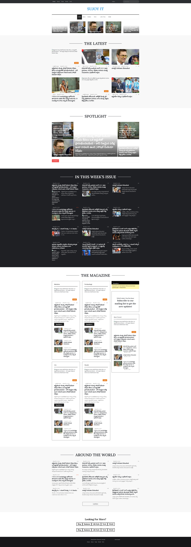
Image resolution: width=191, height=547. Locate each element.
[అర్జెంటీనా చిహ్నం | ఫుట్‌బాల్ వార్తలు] (116, 214)
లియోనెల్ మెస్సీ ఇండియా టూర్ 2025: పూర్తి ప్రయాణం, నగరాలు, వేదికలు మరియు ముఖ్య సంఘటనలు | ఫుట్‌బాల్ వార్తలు (77, 29)
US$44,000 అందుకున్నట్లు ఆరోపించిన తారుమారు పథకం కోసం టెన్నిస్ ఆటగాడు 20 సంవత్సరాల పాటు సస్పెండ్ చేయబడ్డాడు (112, 28)
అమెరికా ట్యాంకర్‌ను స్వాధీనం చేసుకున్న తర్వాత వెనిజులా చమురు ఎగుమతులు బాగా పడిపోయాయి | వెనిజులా (64, 246)
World (66, 1)
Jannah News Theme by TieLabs (98, 539)
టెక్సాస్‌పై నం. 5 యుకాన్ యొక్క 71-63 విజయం (64, 229)
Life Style (102, 17)
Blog (84, 17)
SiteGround (117, 539)
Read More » (59, 324)
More (109, 17)
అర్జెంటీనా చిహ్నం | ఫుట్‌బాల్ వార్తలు (122, 96)
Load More (95, 504)
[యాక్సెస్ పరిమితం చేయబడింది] (95, 27)
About (58, 1)
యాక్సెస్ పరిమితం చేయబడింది (94, 31)
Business (87, 524)
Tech (71, 1)
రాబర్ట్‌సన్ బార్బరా (56, 66)
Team (62, 1)
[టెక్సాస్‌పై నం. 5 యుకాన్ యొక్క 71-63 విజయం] (56, 233)
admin (54, 94)
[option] (60, 27)
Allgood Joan (85, 66)
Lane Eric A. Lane (116, 66)
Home (54, 1)
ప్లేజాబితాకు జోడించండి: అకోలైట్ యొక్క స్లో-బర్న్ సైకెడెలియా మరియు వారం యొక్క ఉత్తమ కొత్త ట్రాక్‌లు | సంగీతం (131, 29)
